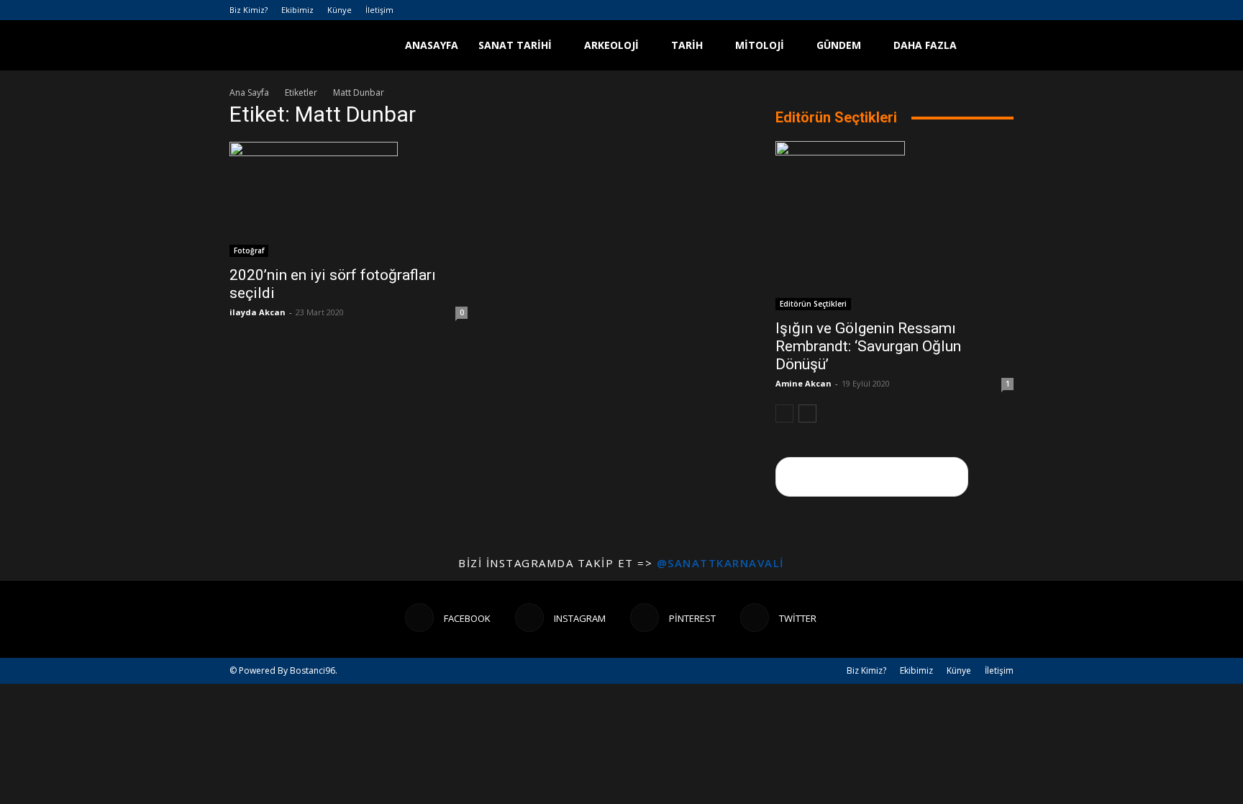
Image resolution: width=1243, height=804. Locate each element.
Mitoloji (759, 45)
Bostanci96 (312, 670)
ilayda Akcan (257, 312)
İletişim (379, 9)
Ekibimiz (297, 9)
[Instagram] (955, 10)
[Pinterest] (979, 10)
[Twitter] (1003, 10)
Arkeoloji (611, 45)
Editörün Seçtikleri (813, 304)
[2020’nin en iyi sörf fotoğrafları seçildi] (348, 199)
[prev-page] (784, 414)
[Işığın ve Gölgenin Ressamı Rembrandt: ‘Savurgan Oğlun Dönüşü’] (894, 225)
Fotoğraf (249, 250)
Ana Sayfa (249, 92)
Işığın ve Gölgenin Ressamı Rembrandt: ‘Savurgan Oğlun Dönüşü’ (868, 346)
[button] (996, 46)
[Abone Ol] (871, 477)
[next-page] (807, 414)
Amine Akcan (803, 383)
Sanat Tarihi (515, 45)
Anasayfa (431, 45)
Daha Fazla (925, 45)
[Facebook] (931, 10)
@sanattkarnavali (721, 563)
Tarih (687, 45)
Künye (339, 9)
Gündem (838, 45)
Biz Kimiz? (248, 9)
